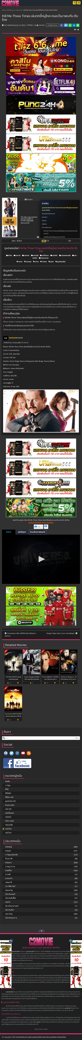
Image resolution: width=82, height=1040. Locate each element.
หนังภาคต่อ (9, 821)
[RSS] (29, 753)
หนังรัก (7, 902)
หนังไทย (8, 833)
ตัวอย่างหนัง (9, 805)
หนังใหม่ (8, 829)
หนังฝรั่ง (54, 255)
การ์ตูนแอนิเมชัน (11, 855)
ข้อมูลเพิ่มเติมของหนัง (48, 213)
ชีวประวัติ (8, 859)
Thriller (44, 261)
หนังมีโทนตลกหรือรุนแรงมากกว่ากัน (54, 237)
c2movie (41, 25)
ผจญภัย (8, 851)
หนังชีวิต (8, 870)
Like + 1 (40, 527)
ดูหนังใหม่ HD (10, 801)
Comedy (28, 261)
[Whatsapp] (70, 25)
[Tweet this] (66, 25)
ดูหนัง (52, 261)
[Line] (77, 25)
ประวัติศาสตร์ (10, 886)
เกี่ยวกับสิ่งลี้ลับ (10, 898)
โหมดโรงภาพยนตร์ (37, 532)
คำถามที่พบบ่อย (46, 227)
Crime (36, 261)
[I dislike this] (46, 526)
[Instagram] (17, 753)
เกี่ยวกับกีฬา (9, 910)
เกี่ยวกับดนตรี (10, 894)
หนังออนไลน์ (9, 992)
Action (20, 261)
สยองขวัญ (9, 890)
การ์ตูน (7, 785)
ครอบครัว (9, 878)
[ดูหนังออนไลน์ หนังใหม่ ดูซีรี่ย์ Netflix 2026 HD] (10, 5)
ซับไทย (10, 255)
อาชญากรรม (19, 10)
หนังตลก (26, 255)
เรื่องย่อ (44, 220)
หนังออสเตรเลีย (65, 255)
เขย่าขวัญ (8, 914)
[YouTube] (23, 753)
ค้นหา (77, 738)
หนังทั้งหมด (10, 10)
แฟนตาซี (8, 882)
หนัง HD (17, 255)
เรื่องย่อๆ (44, 217)
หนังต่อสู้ (35, 255)
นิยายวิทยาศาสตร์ (11, 906)
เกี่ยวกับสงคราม (11, 918)
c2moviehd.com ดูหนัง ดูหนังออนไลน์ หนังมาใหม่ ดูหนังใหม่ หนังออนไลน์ (41, 1037)
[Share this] (62, 25)
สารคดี (7, 874)
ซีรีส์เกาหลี (9, 797)
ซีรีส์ (6, 789)
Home (4, 10)
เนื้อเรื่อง (44, 224)
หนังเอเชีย (9, 825)
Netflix (7, 781)
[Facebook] (6, 753)
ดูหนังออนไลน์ (61, 261)
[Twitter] (11, 753)
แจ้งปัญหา (22, 532)
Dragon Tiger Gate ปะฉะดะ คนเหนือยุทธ (61, 633)
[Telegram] (74, 25)
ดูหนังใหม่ (67, 1008)
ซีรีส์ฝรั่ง (8, 793)
